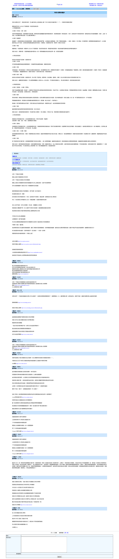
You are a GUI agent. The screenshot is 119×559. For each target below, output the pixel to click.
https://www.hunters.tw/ (23, 274)
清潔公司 (14, 156)
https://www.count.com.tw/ (27, 334)
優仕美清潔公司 (16, 163)
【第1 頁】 (66, 532)
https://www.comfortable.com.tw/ (35, 252)
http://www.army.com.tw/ (27, 397)
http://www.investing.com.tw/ (24, 302)
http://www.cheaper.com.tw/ (28, 431)
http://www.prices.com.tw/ (23, 241)
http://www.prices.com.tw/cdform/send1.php (31, 244)
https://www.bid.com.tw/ (21, 363)
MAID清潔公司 (16, 159)
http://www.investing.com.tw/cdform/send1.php (31, 307)
